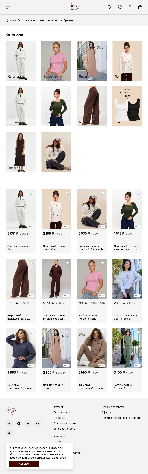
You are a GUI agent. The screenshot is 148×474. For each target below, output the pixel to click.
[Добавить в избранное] (32, 193)
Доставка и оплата (65, 423)
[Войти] (130, 7)
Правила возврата (113, 407)
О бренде (67, 20)
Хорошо (24, 463)
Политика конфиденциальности (121, 417)
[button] (120, 7)
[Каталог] (8, 7)
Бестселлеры (48, 20)
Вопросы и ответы (65, 428)
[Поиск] (110, 7)
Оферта (106, 412)
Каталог (31, 20)
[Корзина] (140, 7)
